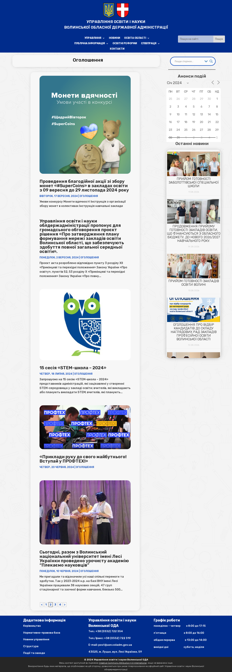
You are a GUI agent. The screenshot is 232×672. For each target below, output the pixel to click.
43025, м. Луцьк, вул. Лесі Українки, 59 (115, 651)
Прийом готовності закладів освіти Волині (193, 283)
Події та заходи (34, 653)
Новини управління (36, 639)
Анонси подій (192, 76)
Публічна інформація (89, 43)
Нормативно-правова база (41, 632)
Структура (30, 646)
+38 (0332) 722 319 (117, 638)
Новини (114, 38)
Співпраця (148, 43)
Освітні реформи (125, 43)
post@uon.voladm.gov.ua (115, 644)
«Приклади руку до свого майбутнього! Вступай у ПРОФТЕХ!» (83, 459)
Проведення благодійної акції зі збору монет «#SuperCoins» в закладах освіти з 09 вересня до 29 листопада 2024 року (84, 186)
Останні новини (191, 143)
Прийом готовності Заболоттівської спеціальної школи (194, 182)
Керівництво (32, 625)
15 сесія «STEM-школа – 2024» (73, 367)
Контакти (117, 49)
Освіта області (135, 38)
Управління (92, 38)
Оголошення (89, 196)
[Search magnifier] (211, 61)
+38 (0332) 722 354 (109, 631)
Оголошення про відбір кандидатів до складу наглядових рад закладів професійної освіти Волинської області (194, 332)
